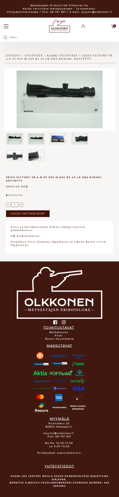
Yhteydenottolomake (23, 12)
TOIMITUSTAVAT (58, 328)
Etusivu (13, 55)
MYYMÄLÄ (59, 419)
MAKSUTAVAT (60, 346)
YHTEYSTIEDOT (59, 466)
